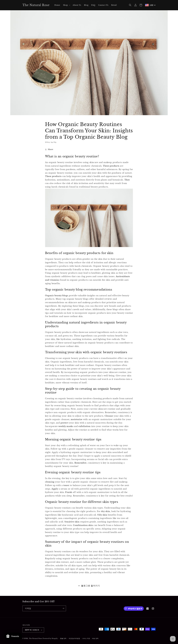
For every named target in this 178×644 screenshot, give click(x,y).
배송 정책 (95, 638)
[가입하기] (63, 608)
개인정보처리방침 (74, 638)
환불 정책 (63, 638)
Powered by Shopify (50, 638)
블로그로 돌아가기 (90, 585)
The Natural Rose (36, 638)
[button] (66, 5)
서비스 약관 (86, 638)
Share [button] (50, 149)
